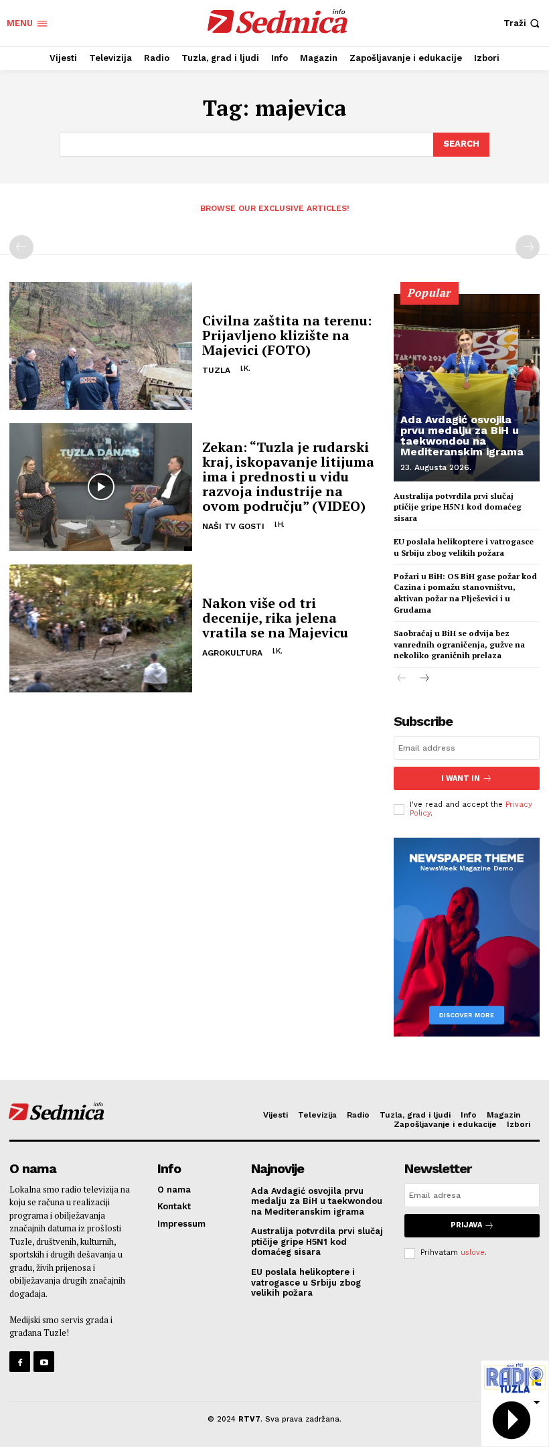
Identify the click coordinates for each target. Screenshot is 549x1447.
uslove (473, 1252)
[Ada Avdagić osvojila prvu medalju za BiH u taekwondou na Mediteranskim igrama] (467, 387)
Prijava (466, 1225)
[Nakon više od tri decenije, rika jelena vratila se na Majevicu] (100, 628)
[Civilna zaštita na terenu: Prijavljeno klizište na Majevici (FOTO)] (100, 346)
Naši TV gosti (233, 526)
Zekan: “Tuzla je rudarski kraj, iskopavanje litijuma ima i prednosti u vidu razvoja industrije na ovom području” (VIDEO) (288, 476)
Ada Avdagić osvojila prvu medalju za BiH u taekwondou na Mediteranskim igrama (462, 435)
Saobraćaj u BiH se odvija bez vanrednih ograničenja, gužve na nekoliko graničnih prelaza (459, 644)
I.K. (245, 368)
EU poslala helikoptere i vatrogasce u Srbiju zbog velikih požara (464, 547)
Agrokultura (232, 653)
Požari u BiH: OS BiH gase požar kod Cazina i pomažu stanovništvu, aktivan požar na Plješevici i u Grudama (465, 593)
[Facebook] (19, 1361)
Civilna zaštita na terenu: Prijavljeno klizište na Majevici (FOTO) (287, 335)
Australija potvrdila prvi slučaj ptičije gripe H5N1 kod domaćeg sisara (458, 507)
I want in (460, 778)
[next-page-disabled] (528, 247)
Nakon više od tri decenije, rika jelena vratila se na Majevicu (275, 617)
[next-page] (423, 679)
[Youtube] (43, 1361)
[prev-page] (21, 247)
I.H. (279, 524)
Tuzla (216, 370)
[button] (522, 23)
